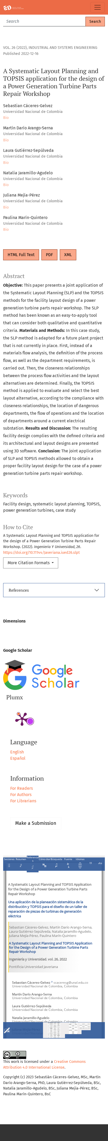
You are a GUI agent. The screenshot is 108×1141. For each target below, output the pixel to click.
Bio (6, 118)
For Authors (20, 794)
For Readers (21, 788)
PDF (49, 254)
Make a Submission (35, 823)
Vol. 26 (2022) (15, 47)
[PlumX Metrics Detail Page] (22, 718)
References (19, 590)
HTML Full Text (21, 254)
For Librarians (23, 800)
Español (17, 758)
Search (95, 21)
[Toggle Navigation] (97, 7)
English (17, 752)
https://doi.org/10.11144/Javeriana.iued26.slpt (41, 552)
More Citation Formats (29, 562)
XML (68, 254)
